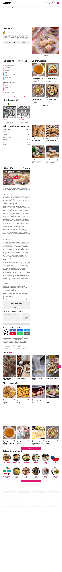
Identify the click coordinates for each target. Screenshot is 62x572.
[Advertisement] (31, 17)
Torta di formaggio (8, 348)
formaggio (23, 341)
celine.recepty (35, 141)
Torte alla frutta (8, 346)
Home (4, 7)
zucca (10, 341)
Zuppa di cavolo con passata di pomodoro (38, 79)
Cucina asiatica (6, 476)
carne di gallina (17, 339)
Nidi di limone (36, 140)
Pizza (26, 476)
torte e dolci (7, 339)
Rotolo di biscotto (51, 140)
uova (16, 341)
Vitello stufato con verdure (51, 79)
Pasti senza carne (26, 463)
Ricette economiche (45, 463)
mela (5, 341)
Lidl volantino (6, 119)
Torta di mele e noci (52, 161)
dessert (6, 337)
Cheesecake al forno (38, 401)
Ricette (24, 3)
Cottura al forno (16, 462)
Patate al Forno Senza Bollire (23, 401)
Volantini (29, 3)
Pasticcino (9, 7)
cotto (25, 339)
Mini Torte (20, 441)
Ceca (55, 462)
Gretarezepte (49, 403)
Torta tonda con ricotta (36, 100)
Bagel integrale (36, 161)
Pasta (16, 476)
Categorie (15, 3)
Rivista (33, 3)
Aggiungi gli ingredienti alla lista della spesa (17, 96)
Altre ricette (31, 448)
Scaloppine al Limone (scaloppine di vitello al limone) (38, 442)
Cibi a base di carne (7, 463)
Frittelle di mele (51, 99)
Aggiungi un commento (16, 324)
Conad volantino (21, 119)
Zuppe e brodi (55, 476)
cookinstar (8, 32)
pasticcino (13, 337)
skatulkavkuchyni (35, 162)
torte (20, 337)
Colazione (36, 462)
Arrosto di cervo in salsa (51, 401)
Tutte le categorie (31, 481)
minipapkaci (34, 81)
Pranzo (35, 476)
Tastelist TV (38, 3)
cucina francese (20, 348)
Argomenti (20, 3)
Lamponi (18, 346)
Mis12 (47, 141)
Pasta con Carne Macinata (7, 401)
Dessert (45, 476)
